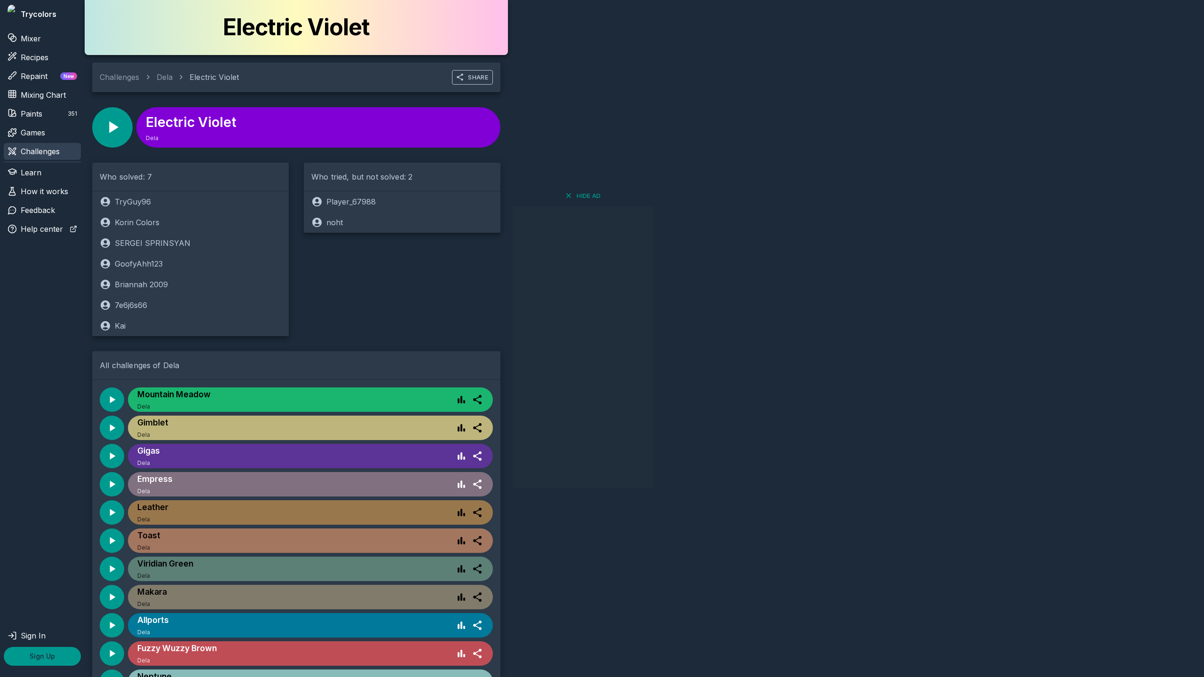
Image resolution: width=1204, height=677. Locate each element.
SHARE (478, 77)
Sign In (33, 635)
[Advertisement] (583, 347)
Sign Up (42, 656)
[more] (477, 400)
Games (33, 132)
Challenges (40, 151)
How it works (44, 191)
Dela (165, 77)
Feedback (38, 210)
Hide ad (589, 195)
